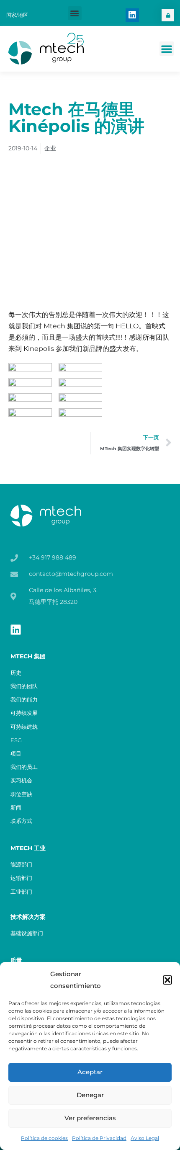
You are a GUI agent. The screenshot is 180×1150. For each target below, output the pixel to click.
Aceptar (90, 1072)
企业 (50, 148)
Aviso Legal (145, 1138)
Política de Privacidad (99, 1138)
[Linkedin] (132, 15)
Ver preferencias (90, 1118)
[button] (167, 980)
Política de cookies (44, 1138)
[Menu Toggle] (166, 48)
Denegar (90, 1095)
